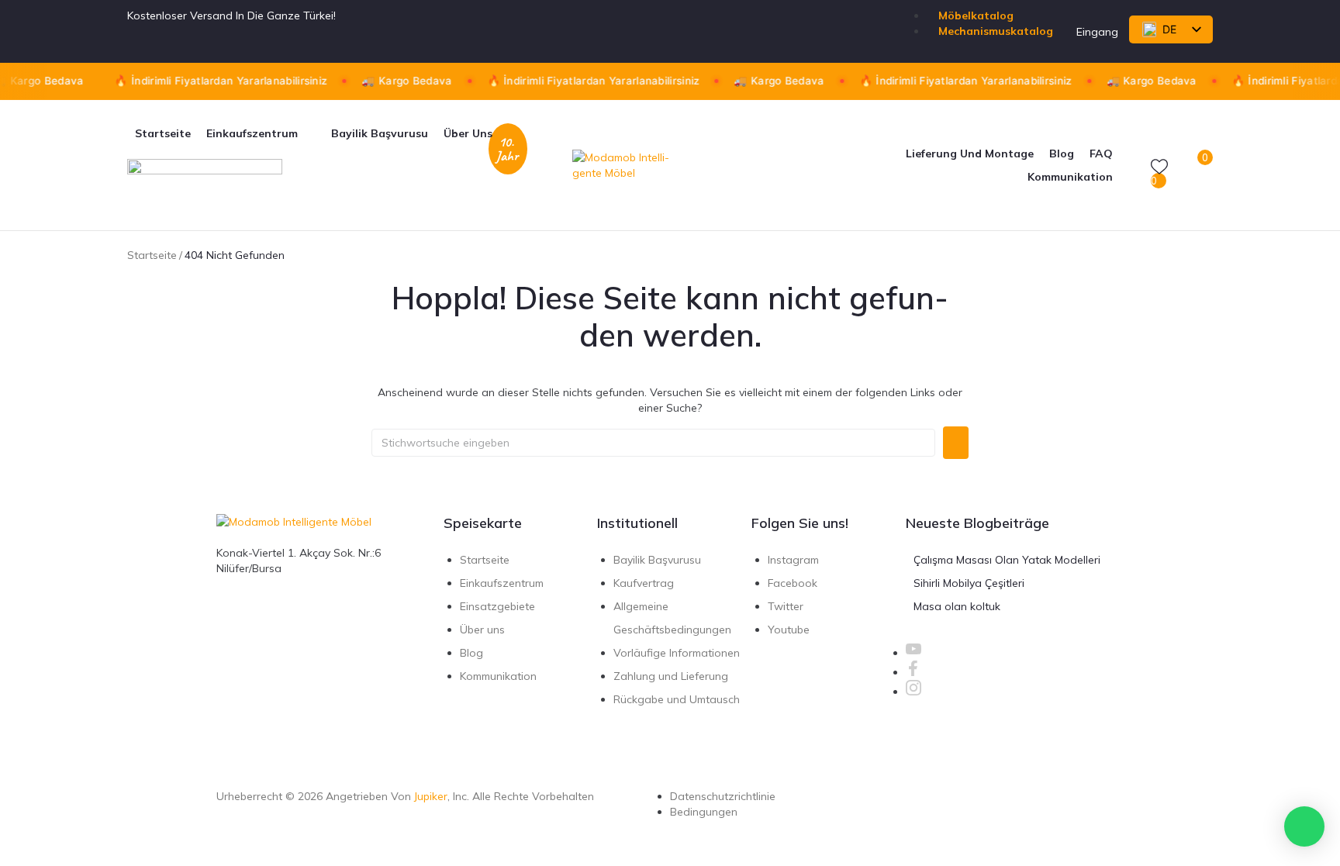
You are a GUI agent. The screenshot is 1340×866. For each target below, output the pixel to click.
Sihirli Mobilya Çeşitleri (968, 583)
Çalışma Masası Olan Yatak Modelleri (1006, 560)
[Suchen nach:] (653, 443)
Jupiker (430, 796)
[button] (261, 133)
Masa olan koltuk (956, 606)
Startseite (152, 255)
